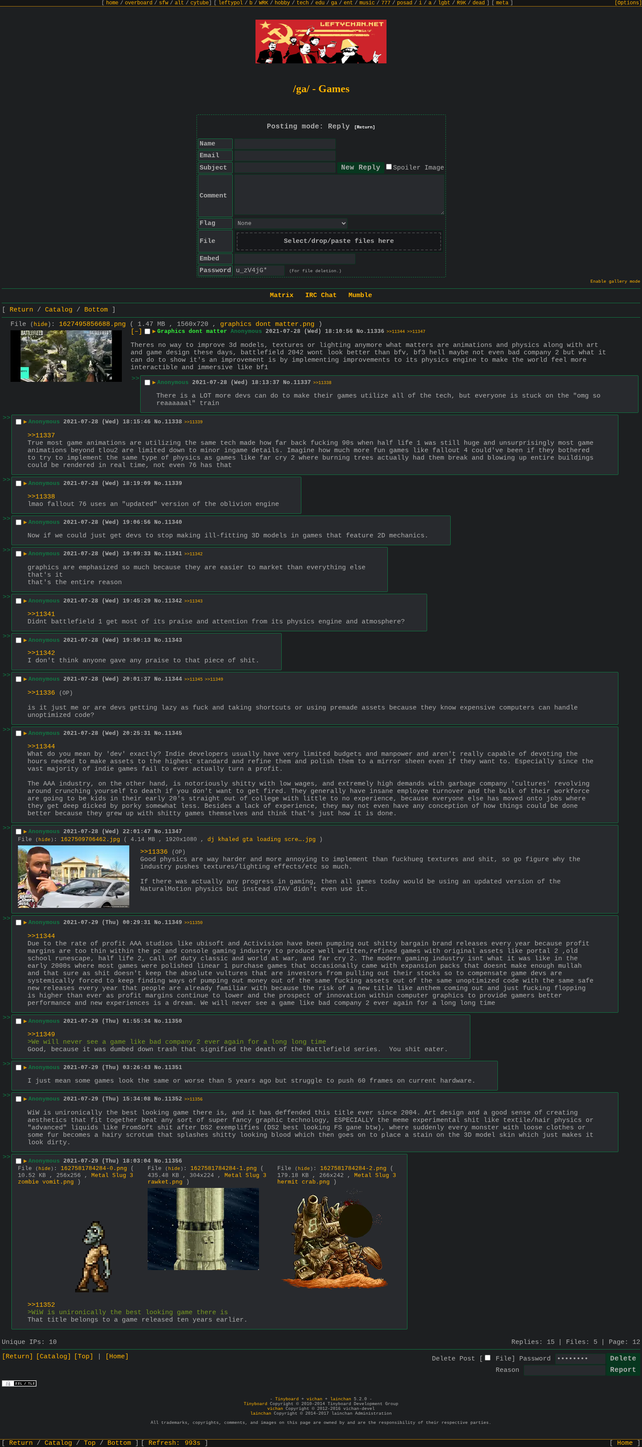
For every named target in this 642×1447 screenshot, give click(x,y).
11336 (375, 331)
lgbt (444, 3)
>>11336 (41, 693)
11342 (173, 601)
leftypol (230, 3)
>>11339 (193, 422)
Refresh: (174, 1443)
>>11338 (322, 383)
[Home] (117, 1356)
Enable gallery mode (615, 281)
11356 (173, 1161)
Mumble (360, 295)
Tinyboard (287, 1399)
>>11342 (193, 554)
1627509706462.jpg (90, 839)
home (112, 3)
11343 (173, 640)
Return (21, 310)
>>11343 (193, 601)
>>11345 (193, 679)
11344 (173, 679)
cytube (199, 3)
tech (303, 3)
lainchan (340, 1399)
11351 (173, 1067)
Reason (507, 1370)
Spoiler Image (418, 168)
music (367, 3)
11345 (173, 733)
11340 (173, 522)
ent (348, 3)
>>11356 (193, 1099)
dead (479, 3)
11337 (302, 382)
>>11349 (214, 679)
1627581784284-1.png (223, 1168)
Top (90, 1443)
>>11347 (416, 331)
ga (334, 3)
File (503, 1359)
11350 (173, 1021)
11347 (173, 831)
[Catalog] (53, 1356)
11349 (173, 922)
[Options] (628, 3)
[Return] (364, 127)
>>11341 (41, 614)
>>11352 (41, 1305)
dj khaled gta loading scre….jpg (261, 839)
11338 (173, 422)
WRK (263, 3)
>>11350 (193, 923)
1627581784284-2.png (353, 1168)
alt (179, 3)
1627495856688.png (92, 324)
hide (41, 325)
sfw (163, 3)
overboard (138, 3)
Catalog (58, 310)
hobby (282, 3)
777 (385, 3)
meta (502, 3)
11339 (173, 483)
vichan (314, 1399)
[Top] (83, 1356)
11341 (173, 553)
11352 (173, 1099)
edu (319, 3)
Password (535, 1359)
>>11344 (396, 331)
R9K (461, 3)
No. (361, 331)
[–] (136, 332)
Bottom (96, 310)
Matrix (281, 295)
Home (625, 1443)
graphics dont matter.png (267, 324)
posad (404, 3)
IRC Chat (321, 295)
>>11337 (41, 436)
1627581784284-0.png (94, 1168)
